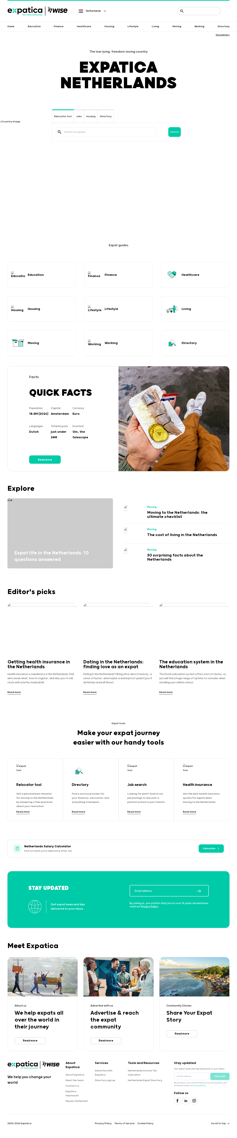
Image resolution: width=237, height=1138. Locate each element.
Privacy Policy (149, 906)
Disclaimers (223, 35)
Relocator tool (63, 116)
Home (10, 26)
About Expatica (75, 1074)
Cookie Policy (145, 1123)
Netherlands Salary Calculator (47, 846)
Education (34, 26)
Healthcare (84, 26)
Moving (176, 26)
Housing (109, 26)
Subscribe (219, 1076)
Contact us (72, 1086)
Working (199, 26)
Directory (224, 26)
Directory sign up (105, 1080)
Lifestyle (133, 26)
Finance (59, 26)
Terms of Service (124, 1123)
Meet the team (75, 1080)
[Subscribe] (202, 891)
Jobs (79, 116)
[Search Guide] (59, 132)
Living (155, 26)
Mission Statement (77, 1101)
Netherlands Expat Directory (145, 1080)
